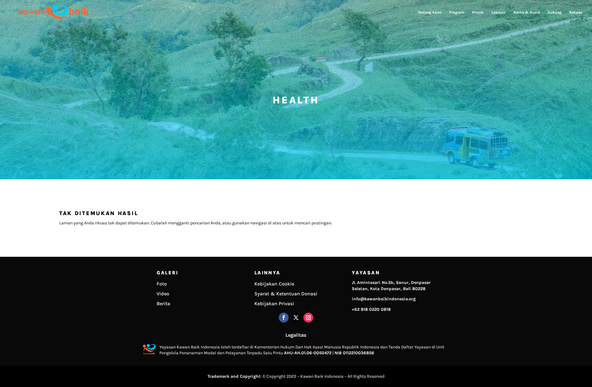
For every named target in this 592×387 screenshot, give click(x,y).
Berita (163, 303)
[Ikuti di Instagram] (308, 317)
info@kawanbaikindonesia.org (384, 299)
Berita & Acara (526, 12)
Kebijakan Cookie (274, 284)
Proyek (478, 12)
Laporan (498, 12)
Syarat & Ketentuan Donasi (285, 294)
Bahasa (575, 12)
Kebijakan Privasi (274, 303)
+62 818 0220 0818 (371, 309)
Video (163, 294)
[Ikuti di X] (296, 317)
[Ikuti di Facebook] (284, 317)
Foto (162, 284)
